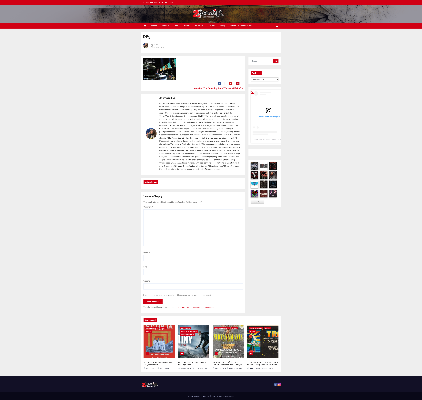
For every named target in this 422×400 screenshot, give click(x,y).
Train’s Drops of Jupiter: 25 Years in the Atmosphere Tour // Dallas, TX (262, 364)
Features (211, 26)
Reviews (186, 26)
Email (146, 267)
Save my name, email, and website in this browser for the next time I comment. (178, 295)
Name (146, 253)
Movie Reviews (185, 328)
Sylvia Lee (157, 45)
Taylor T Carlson (200, 368)
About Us (165, 26)
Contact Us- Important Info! (241, 26)
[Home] (144, 26)
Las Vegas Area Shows (222, 328)
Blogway (220, 396)
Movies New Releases (187, 334)
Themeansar (229, 396)
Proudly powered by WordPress (199, 396)
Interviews (199, 26)
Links (176, 26)
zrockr (270, 139)
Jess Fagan (164, 368)
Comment (148, 207)
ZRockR (154, 26)
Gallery (222, 26)
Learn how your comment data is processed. (195, 307)
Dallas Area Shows (152, 328)
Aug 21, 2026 (151, 368)
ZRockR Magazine (259, 139)
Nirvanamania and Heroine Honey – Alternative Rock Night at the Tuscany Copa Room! (228, 364)
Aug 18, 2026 (220, 368)
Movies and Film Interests (189, 331)
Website (146, 281)
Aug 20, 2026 (186, 368)
